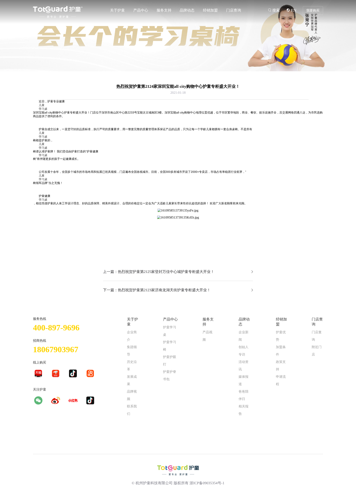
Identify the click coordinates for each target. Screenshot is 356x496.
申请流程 (281, 380)
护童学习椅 (169, 345)
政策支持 (281, 365)
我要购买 (313, 10)
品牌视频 (132, 395)
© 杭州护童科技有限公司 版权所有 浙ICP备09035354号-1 (178, 483)
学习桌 (43, 108)
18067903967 (55, 349)
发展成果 (132, 380)
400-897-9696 (56, 327)
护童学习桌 (169, 330)
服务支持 (164, 10)
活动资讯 (243, 365)
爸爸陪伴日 (243, 395)
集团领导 (132, 350)
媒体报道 (243, 380)
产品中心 (140, 10)
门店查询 (233, 10)
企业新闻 (243, 335)
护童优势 (281, 335)
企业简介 (132, 335)
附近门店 (317, 350)
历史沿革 (132, 365)
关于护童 (117, 10)
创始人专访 (243, 350)
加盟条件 (281, 350)
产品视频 (207, 335)
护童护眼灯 (169, 360)
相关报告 (243, 410)
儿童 (41, 105)
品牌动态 (187, 10)
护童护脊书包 (169, 375)
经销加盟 (210, 10)
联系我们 (132, 410)
